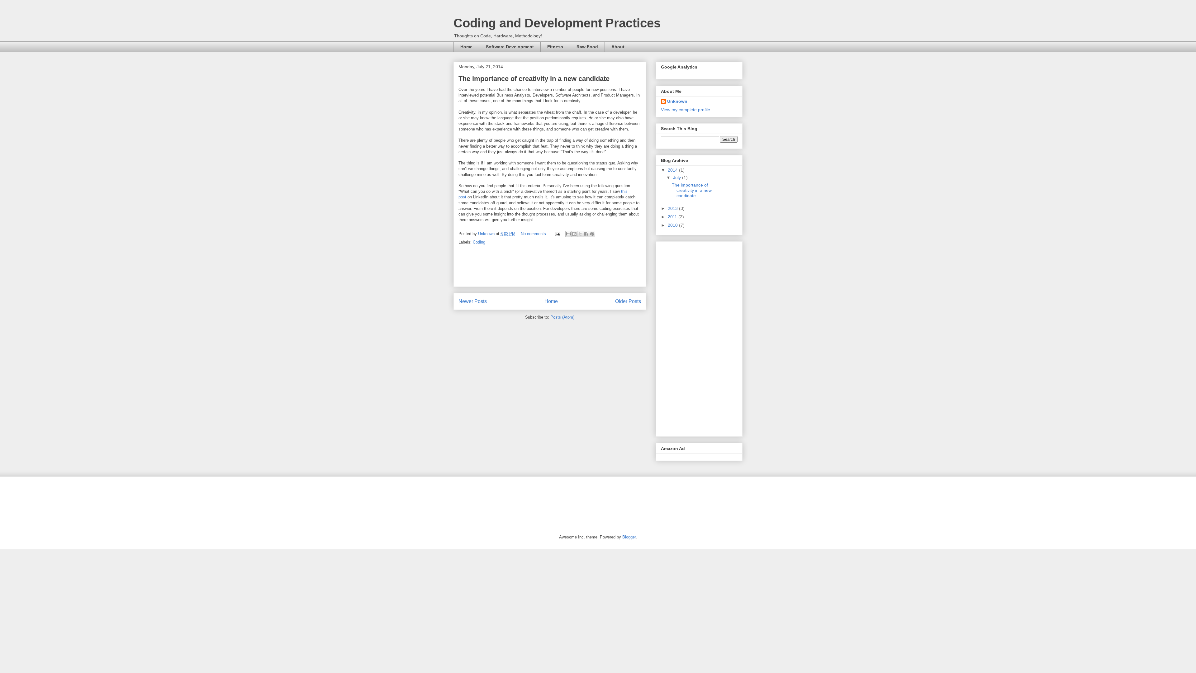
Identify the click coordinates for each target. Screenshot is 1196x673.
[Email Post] (557, 233)
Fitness (555, 46)
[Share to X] (580, 234)
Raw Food (587, 46)
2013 (673, 208)
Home (466, 46)
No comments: (534, 233)
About (617, 46)
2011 (673, 216)
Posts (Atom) (562, 317)
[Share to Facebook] (586, 234)
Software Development (510, 46)
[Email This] (568, 234)
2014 (673, 170)
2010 (673, 225)
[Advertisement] (571, 268)
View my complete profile (685, 109)
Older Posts (628, 301)
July (677, 177)
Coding (479, 242)
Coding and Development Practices (557, 23)
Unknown (677, 101)
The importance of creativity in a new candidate (534, 79)
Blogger (629, 537)
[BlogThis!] (574, 234)
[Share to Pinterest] (592, 234)
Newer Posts (472, 301)
